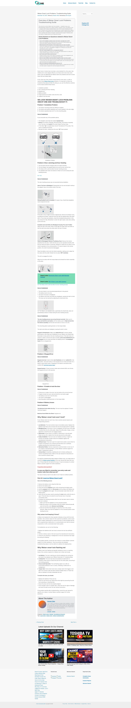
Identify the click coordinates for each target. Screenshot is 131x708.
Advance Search (72, 3)
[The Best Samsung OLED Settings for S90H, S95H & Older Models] (80, 655)
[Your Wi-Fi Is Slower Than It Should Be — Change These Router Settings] (51, 655)
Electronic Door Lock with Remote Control (54, 276)
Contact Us (92, 3)
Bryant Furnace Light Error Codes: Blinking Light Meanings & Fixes (41, 673)
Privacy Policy (65, 703)
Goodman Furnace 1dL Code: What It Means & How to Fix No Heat (40, 678)
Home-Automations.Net (40, 703)
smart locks (43, 615)
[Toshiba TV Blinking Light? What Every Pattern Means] (80, 637)
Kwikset (51, 614)
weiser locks (49, 615)
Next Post (74, 622)
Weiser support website (49, 460)
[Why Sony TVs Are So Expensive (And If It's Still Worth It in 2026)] (51, 636)
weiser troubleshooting (58, 615)
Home (64, 3)
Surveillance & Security (59, 614)
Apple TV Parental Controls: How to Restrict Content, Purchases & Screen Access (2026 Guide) (41, 695)
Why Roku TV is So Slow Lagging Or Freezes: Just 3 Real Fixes (41, 688)
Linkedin (49, 611)
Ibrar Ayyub (68, 15)
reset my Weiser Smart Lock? (52, 478)
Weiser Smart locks (49, 81)
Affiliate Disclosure (77, 703)
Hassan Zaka (56, 15)
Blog (86, 3)
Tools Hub (80, 3)
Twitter (53, 611)
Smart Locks (46, 614)
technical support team (49, 365)
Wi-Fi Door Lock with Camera (57, 281)
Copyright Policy (84, 703)
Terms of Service (71, 703)
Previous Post (40, 622)
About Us (89, 703)
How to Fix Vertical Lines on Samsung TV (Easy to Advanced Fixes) (41, 683)
